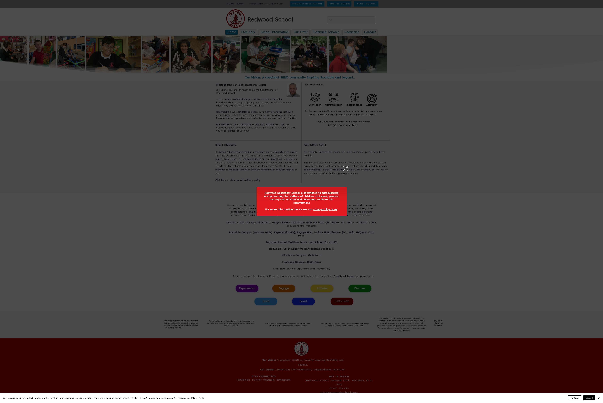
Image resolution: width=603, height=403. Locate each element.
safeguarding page (325, 209)
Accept (589, 398)
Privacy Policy (198, 398)
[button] (345, 168)
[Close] (599, 397)
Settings (575, 398)
